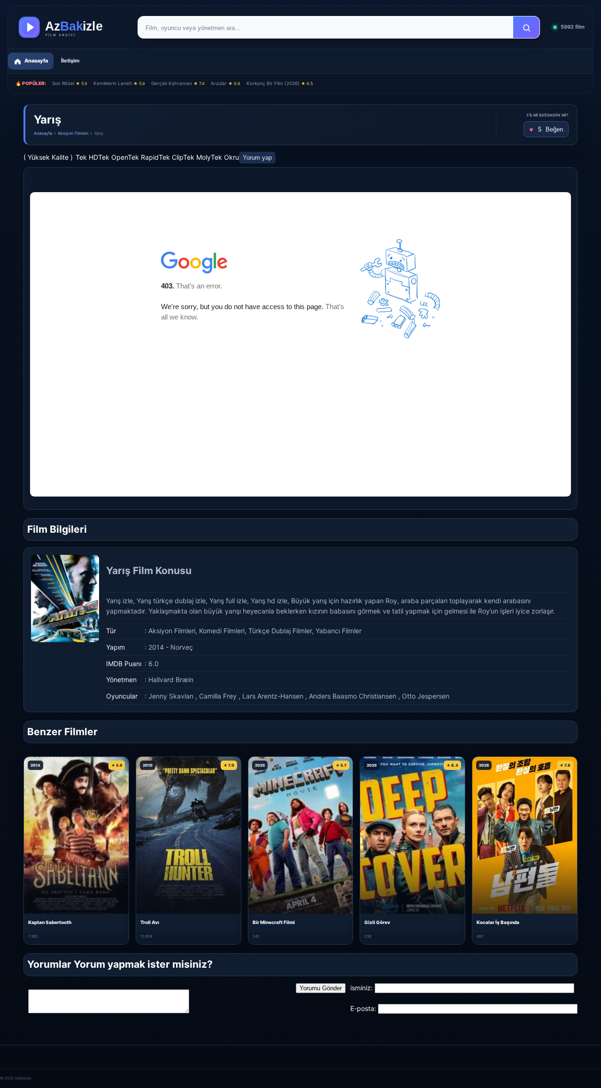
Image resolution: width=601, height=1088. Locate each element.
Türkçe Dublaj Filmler (280, 631)
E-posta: (363, 1008)
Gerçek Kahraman (178, 83)
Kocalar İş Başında (498, 922)
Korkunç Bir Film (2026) (280, 83)
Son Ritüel (69, 83)
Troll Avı (149, 922)
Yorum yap (257, 157)
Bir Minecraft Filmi (274, 922)
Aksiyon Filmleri (73, 133)
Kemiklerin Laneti (119, 83)
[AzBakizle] (70, 27)
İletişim (70, 60)
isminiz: (361, 988)
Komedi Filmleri (222, 631)
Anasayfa (43, 133)
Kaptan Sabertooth (49, 922)
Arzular (225, 83)
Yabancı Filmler (339, 631)
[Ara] (526, 27)
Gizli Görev (377, 922)
